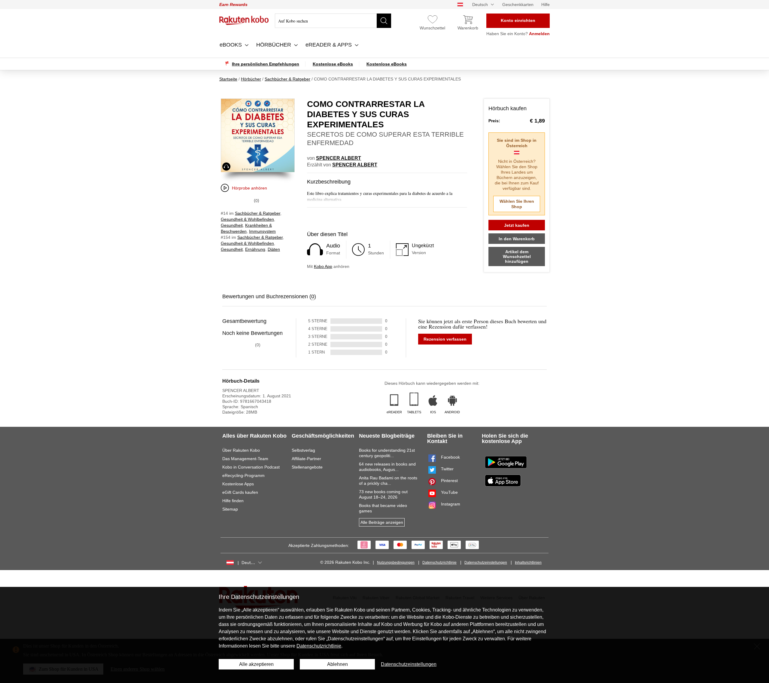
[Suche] (384, 21)
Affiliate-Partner (306, 458)
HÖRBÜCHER (274, 45)
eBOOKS (231, 45)
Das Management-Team (245, 458)
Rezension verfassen (445, 339)
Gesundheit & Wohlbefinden (247, 219)
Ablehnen (337, 664)
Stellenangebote (307, 467)
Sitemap (230, 509)
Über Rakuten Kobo (241, 450)
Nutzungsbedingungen (396, 562)
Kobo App (323, 266)
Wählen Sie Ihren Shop (517, 204)
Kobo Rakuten (244, 20)
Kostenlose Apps (238, 483)
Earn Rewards (233, 4)
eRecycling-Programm (243, 475)
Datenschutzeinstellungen (485, 562)
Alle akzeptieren (256, 664)
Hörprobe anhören (249, 188)
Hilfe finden (233, 500)
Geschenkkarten (517, 4)
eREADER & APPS (329, 45)
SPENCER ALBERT (338, 158)
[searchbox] (333, 21)
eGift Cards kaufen (240, 492)
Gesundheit (232, 225)
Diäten (274, 249)
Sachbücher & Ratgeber (257, 213)
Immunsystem (262, 231)
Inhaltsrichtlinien (528, 562)
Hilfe (545, 4)
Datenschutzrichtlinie (439, 562)
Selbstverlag (303, 450)
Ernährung (255, 249)
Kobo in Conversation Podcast (251, 467)
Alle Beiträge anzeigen (381, 522)
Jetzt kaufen (516, 225)
